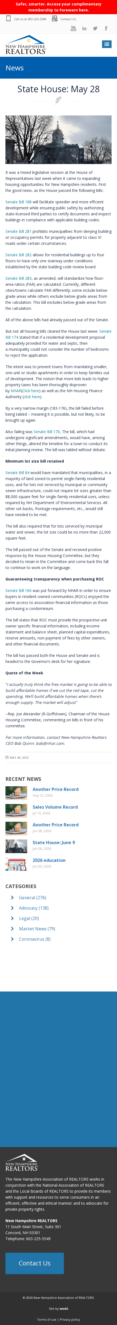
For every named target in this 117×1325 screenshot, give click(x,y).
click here (32, 396)
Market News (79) (36, 929)
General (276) (32, 898)
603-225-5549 (37, 19)
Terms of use (46, 1319)
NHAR (16, 390)
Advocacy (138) (33, 908)
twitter (95, 28)
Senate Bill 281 (18, 231)
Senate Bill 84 (17, 472)
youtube (73, 28)
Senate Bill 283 (18, 278)
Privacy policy (70, 1319)
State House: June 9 (54, 842)
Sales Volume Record (55, 807)
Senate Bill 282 (18, 254)
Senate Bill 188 (18, 201)
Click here (30, 390)
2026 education (49, 860)
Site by (58, 1308)
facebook (106, 28)
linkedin (84, 28)
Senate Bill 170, (47, 431)
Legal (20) (28, 918)
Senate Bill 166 (18, 590)
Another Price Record (56, 789)
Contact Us (68, 19)
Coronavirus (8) (34, 939)
